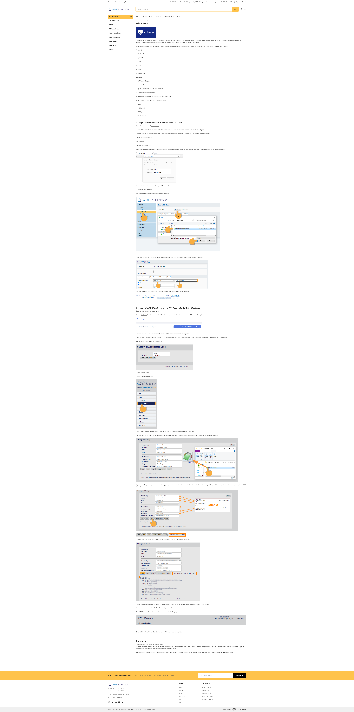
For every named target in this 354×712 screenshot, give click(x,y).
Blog (179, 16)
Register (244, 2)
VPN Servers (144, 130)
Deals (111, 49)
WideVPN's (139, 42)
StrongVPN (112, 45)
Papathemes (154, 709)
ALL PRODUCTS (114, 21)
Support (146, 16)
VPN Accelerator (114, 29)
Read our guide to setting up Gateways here (220, 652)
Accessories (113, 41)
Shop (138, 16)
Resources (168, 16)
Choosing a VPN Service (155, 20)
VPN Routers (113, 25)
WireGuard (195, 308)
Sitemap (180, 702)
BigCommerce (135, 709)
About (157, 16)
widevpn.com (155, 126)
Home (137, 20)
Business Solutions (115, 37)
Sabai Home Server (115, 33)
